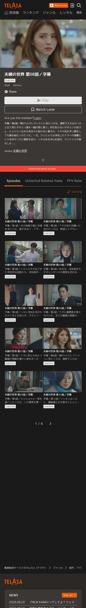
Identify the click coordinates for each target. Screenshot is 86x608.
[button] (58, 5)
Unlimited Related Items (43, 181)
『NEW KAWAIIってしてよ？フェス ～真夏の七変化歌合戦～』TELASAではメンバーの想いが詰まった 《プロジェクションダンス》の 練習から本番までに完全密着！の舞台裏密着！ (53, 602)
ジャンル (58, 567)
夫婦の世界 (20, 151)
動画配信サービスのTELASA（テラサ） (25, 567)
